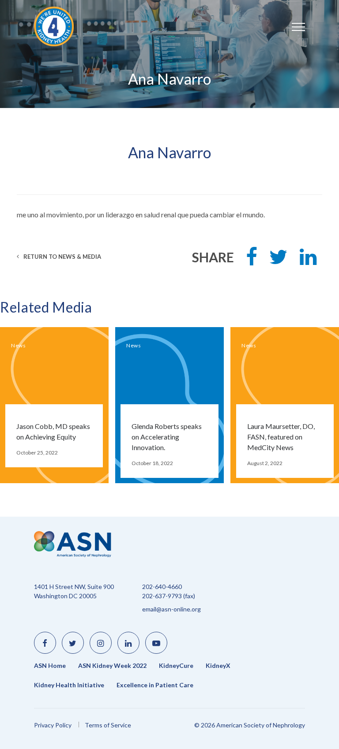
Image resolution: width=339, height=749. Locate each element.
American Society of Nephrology (60, 26)
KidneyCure (176, 665)
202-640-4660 (162, 586)
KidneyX (218, 665)
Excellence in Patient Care (155, 685)
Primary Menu (289, 22)
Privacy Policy (53, 725)
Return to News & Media (61, 256)
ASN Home (50, 665)
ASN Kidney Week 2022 (112, 665)
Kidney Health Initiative (69, 685)
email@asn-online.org (171, 609)
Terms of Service (108, 725)
